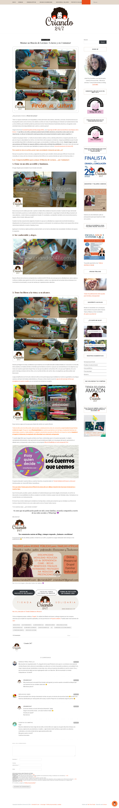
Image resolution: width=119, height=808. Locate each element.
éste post (72, 481)
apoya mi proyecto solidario (24, 592)
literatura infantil (18, 630)
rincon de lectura (31, 630)
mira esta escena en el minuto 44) (63, 146)
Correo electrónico (15, 764)
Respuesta (76, 661)
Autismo (86, 374)
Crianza (20, 2)
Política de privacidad (29, 783)
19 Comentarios (16, 635)
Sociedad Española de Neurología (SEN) (33, 130)
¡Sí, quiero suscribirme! (90, 314)
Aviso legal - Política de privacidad (48, 804)
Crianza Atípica (31, 2)
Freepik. (34, 616)
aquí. (13, 620)
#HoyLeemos (45, 39)
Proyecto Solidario (77, 2)
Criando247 (27, 680)
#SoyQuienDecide (17, 627)
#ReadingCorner (50, 624)
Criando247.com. (35, 804)
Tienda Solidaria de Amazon (61, 481)
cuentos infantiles (43, 627)
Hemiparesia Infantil (89, 362)
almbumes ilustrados (30, 627)
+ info (33, 774)
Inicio (14, 2)
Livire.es (105, 804)
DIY (51, 627)
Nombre (14, 759)
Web (13, 769)
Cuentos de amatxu (26, 722)
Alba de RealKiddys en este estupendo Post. (56, 442)
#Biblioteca (16, 624)
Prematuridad (88, 371)
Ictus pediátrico (88, 368)
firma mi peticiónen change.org (68, 592)
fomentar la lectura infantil (62, 627)
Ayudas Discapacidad (46, 2)
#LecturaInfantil (26, 624)
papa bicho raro (24, 694)
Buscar (86, 39)
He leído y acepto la (25, 783)
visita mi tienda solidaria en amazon (46, 592)
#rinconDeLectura (62, 624)
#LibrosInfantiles (38, 624)
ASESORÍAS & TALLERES (62, 2)
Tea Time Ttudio (91, 804)
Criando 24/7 (28, 643)
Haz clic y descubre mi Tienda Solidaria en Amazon (27, 611)
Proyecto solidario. (56, 618)
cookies (59, 804)
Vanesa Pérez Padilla (26, 661)
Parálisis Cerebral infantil (91, 365)
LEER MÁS (95, 84)
